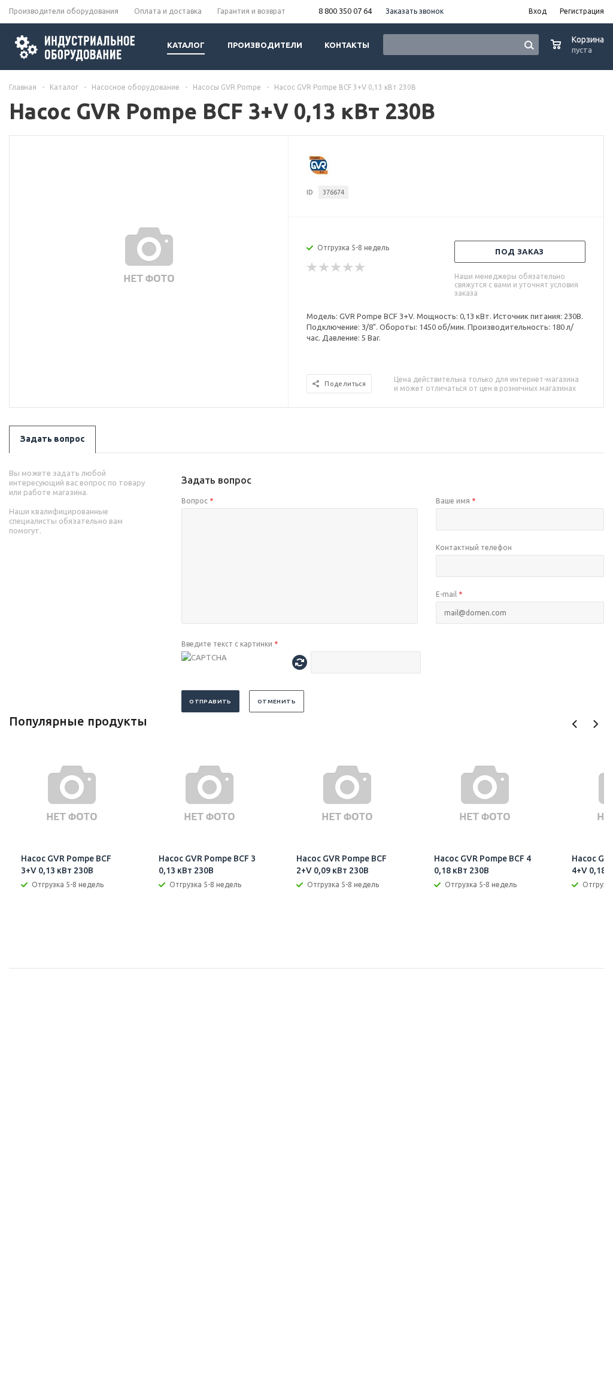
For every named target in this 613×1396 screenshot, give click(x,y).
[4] (348, 268)
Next (595, 724)
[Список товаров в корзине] (579, 50)
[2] (324, 268)
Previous (575, 724)
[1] (312, 268)
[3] (336, 268)
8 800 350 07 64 (345, 11)
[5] (360, 268)
